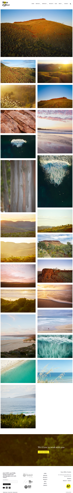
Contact (45, 485)
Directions (69, 478)
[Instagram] (10, 488)
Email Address (5, 479)
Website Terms (5, 492)
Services (45, 475)
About (45, 483)
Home (45, 473)
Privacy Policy (10, 492)
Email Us (69, 480)
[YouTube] (4, 488)
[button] (70, 4)
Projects (45, 479)
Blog (45, 481)
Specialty (45, 477)
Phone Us (65, 480)
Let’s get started (43, 451)
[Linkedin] (7, 488)
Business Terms (15, 492)
